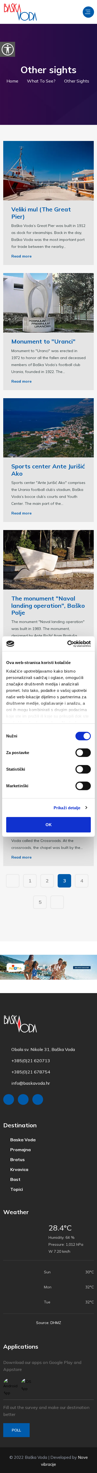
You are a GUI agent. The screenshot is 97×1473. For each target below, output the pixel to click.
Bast (13, 1178)
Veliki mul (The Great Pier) (41, 213)
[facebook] (8, 1099)
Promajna (18, 1149)
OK (49, 824)
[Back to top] (80, 1467)
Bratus (15, 1159)
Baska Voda (21, 1140)
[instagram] (23, 1099)
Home (14, 81)
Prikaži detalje (67, 807)
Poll (16, 1428)
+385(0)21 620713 (30, 1060)
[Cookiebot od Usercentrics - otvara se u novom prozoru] (68, 643)
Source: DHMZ (48, 1321)
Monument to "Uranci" (43, 341)
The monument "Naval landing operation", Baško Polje (48, 605)
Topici (14, 1188)
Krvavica (17, 1168)
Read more (21, 256)
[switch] (83, 752)
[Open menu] (88, 12)
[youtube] (37, 1099)
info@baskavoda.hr (30, 1083)
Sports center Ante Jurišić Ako (48, 470)
